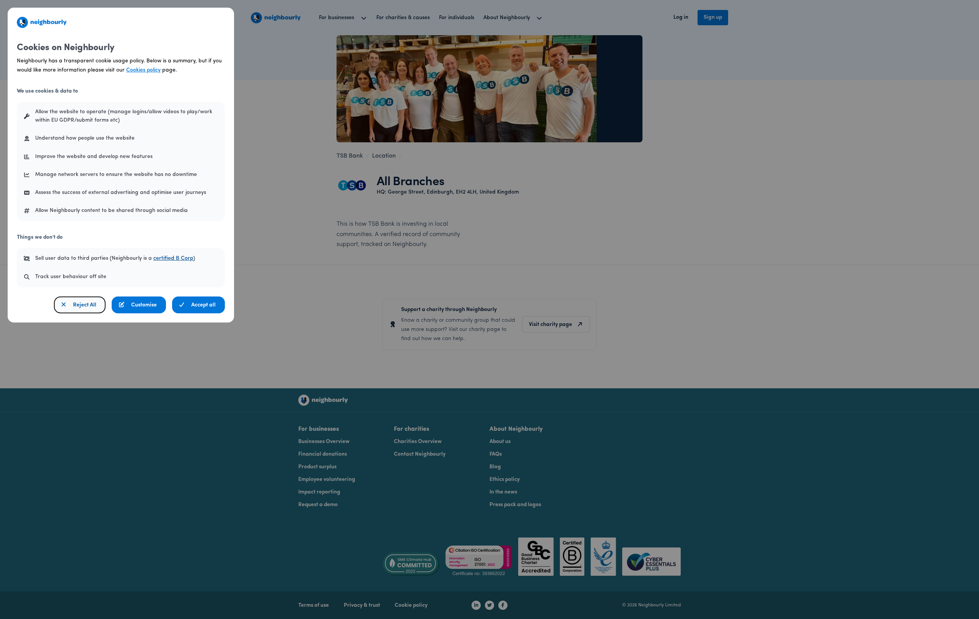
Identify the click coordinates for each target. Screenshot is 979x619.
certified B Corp (173, 258)
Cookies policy (143, 70)
